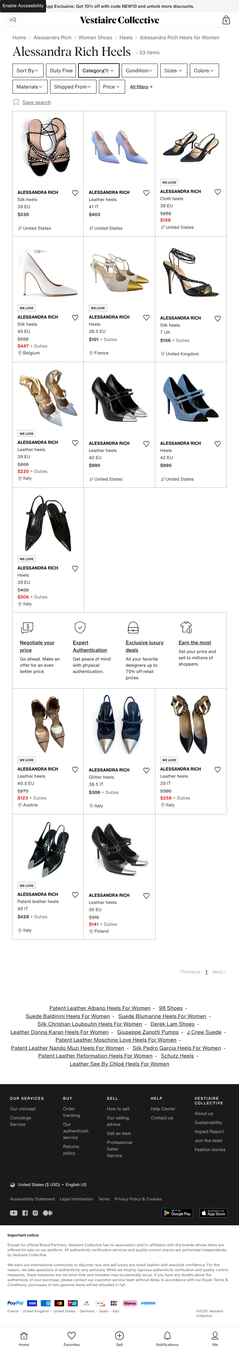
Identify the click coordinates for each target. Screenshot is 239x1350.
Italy (116, 1311)
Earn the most (195, 642)
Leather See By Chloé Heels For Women (119, 1064)
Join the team (208, 1140)
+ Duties (38, 346)
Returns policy (71, 1149)
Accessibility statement (32, 1199)
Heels (126, 37)
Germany (87, 1311)
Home (19, 37)
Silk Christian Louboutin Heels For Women (90, 1024)
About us (203, 1113)
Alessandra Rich (52, 37)
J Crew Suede (204, 1032)
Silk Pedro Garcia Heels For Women (177, 1048)
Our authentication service (78, 1131)
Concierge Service (20, 1121)
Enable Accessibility (23, 5)
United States (65, 1311)
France (13, 1311)
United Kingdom (36, 1311)
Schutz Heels (177, 1056)
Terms (104, 1199)
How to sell (118, 1109)
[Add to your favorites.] (75, 193)
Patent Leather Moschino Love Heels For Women (116, 1040)
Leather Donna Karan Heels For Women (60, 1032)
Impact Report (209, 1131)
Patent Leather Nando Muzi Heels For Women (67, 1048)
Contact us (162, 1118)
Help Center (163, 1109)
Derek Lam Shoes (172, 1024)
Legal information (76, 1199)
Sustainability (208, 1122)
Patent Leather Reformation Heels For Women (95, 1056)
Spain (103, 1311)
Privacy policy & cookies (138, 1199)
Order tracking (71, 1112)
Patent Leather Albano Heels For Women (100, 1008)
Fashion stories (209, 1149)
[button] (226, 20)
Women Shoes (95, 37)
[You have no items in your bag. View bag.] (226, 20)
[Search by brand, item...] (12, 20)
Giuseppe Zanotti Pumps (148, 1032)
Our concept (22, 1109)
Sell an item (119, 1133)
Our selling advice (118, 1121)
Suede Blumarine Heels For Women (162, 1016)
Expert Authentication (90, 646)
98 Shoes (170, 1008)
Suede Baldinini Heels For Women (68, 1016)
